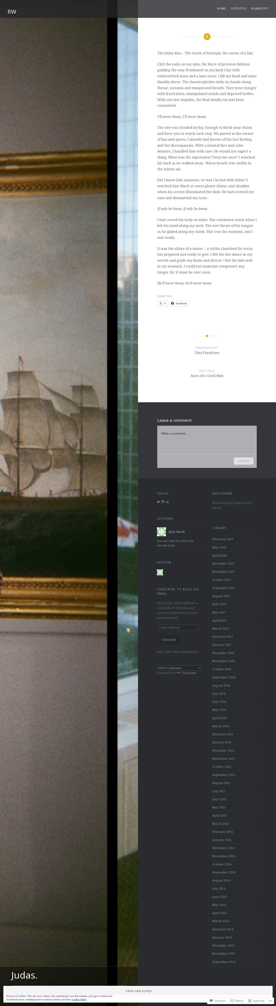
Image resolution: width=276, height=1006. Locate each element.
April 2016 (219, 718)
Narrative (259, 8)
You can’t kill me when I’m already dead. (175, 543)
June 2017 (219, 604)
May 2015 (219, 807)
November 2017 (223, 572)
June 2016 (219, 702)
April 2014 (219, 913)
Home (221, 8)
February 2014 (222, 929)
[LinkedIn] (167, 501)
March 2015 (220, 824)
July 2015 (218, 791)
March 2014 (220, 921)
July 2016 (218, 694)
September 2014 (224, 872)
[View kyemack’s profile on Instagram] (162, 501)
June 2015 (219, 799)
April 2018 (219, 555)
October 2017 (221, 580)
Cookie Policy (79, 999)
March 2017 (220, 628)
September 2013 (224, 962)
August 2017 (221, 596)
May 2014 (219, 905)
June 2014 (219, 897)
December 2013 (223, 945)
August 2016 (221, 685)
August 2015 (221, 783)
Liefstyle (239, 8)
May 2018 (219, 547)
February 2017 (222, 637)
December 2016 (223, 653)
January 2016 (222, 742)
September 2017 (224, 588)
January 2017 (222, 645)
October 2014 (221, 864)
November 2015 (223, 759)
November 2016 (223, 661)
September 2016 (224, 677)
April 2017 (219, 620)
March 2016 (220, 726)
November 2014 (223, 856)
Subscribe (168, 640)
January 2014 (222, 937)
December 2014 (223, 848)
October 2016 (221, 669)
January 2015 (222, 840)
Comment (244, 460)
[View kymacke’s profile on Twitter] (158, 501)
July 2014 (218, 888)
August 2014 (221, 880)
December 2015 (223, 750)
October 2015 (221, 767)
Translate (189, 673)
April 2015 (219, 815)
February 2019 (222, 539)
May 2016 (219, 710)
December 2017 (223, 563)
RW (12, 11)
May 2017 (219, 612)
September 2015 (224, 775)
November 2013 (223, 953)
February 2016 (222, 734)
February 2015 (222, 832)
